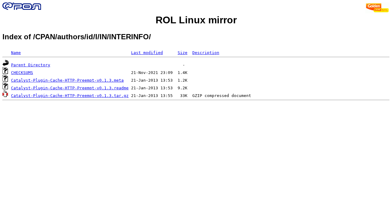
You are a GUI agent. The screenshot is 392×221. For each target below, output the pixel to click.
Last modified (147, 52)
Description (205, 52)
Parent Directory (30, 65)
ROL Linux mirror (196, 19)
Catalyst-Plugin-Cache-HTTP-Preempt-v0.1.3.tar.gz (70, 95)
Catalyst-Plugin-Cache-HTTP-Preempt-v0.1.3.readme (70, 88)
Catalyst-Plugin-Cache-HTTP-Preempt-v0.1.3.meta (67, 80)
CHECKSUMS (22, 72)
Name (16, 52)
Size (182, 52)
